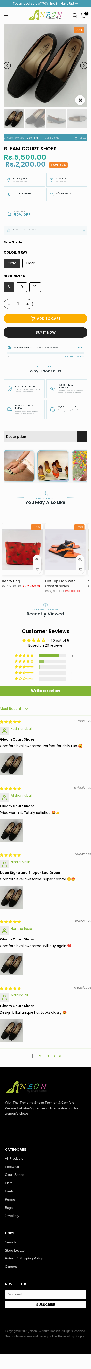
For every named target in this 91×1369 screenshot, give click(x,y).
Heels (9, 1191)
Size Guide (13, 242)
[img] (10, 722)
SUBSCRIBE (45, 1304)
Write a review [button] (45, 691)
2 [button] (40, 1056)
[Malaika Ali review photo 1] (11, 1030)
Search (10, 1242)
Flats (8, 1183)
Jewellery (12, 1216)
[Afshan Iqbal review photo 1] (11, 830)
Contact (11, 1266)
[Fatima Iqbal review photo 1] (11, 764)
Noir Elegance (38, 581)
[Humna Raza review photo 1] (11, 964)
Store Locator (15, 1250)
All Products (14, 1158)
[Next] (83, 65)
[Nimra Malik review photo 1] (11, 897)
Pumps (10, 1199)
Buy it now (46, 332)
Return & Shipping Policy (24, 1258)
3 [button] (48, 1056)
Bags (9, 1208)
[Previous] (7, 65)
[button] (24, 655)
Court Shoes (14, 1175)
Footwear (12, 1167)
